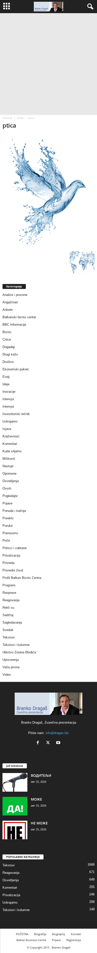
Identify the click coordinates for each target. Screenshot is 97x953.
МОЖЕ (36, 799)
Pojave (7, 503)
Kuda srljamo (11, 451)
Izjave (6, 429)
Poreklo (7, 518)
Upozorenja (10, 660)
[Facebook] (39, 743)
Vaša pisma (10, 667)
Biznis (6, 332)
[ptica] (48, 190)
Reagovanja (10, 600)
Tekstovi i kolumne (16, 645)
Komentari (9, 444)
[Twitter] (49, 743)
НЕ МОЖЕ (39, 823)
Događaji (8, 347)
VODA (20, 118)
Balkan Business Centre (31, 940)
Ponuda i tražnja (14, 511)
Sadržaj (7, 615)
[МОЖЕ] (14, 806)
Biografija (40, 934)
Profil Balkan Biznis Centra (21, 578)
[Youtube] (58, 743)
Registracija (73, 940)
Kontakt (76, 934)
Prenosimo (10, 533)
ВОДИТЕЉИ (41, 775)
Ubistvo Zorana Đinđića (19, 652)
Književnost (10, 436)
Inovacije (8, 391)
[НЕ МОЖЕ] (14, 830)
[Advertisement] (48, 64)
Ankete (7, 310)
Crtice (6, 339)
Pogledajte (10, 496)
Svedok (7, 630)
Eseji (6, 377)
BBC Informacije (14, 324)
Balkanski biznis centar (19, 317)
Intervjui (8, 399)
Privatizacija (11, 555)
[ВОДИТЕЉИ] (14, 782)
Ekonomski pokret (15, 369)
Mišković (8, 458)
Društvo (8, 362)
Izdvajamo (9, 421)
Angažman (10, 302)
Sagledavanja (12, 622)
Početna (7, 118)
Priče (6, 540)
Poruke (7, 526)
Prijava (56, 940)
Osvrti (6, 488)
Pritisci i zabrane (14, 548)
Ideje (5, 384)
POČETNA (22, 934)
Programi (8, 585)
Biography (58, 934)
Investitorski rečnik (16, 414)
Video (6, 674)
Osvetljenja (10, 481)
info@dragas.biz (57, 733)
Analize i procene (14, 295)
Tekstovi (8, 637)
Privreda (8, 563)
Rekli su (8, 607)
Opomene (9, 473)
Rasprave (9, 593)
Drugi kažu (10, 354)
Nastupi (7, 466)
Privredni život (12, 570)
